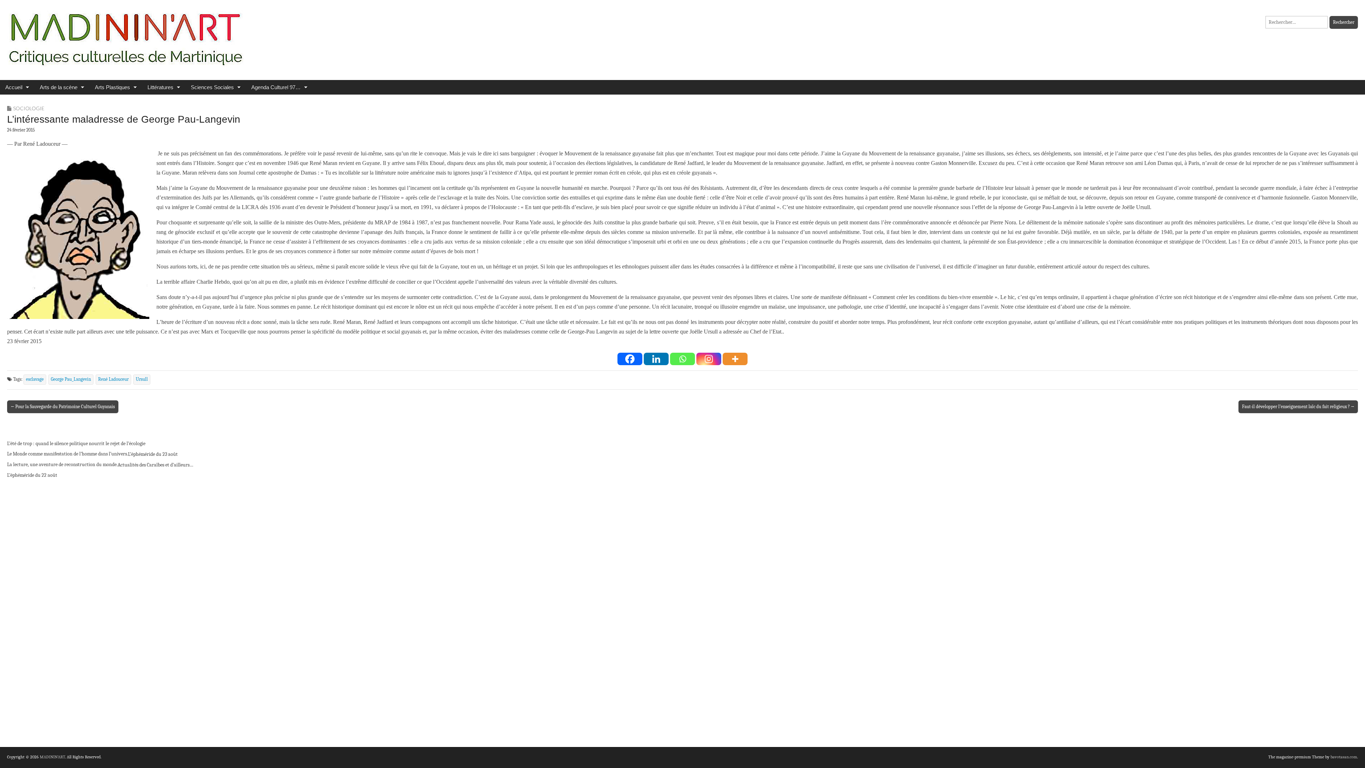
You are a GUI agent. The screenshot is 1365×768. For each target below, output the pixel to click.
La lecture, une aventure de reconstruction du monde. (62, 465)
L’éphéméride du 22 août (32, 475)
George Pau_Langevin (71, 379)
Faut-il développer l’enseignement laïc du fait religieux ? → (1298, 406)
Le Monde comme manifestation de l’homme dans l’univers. (67, 454)
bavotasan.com (1344, 756)
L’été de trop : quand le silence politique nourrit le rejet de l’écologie (76, 444)
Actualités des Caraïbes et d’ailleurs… (155, 465)
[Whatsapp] (682, 359)
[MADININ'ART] (125, 34)
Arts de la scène (58, 87)
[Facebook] (629, 359)
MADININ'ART (52, 756)
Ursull (142, 379)
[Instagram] (708, 359)
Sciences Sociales (212, 87)
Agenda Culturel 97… (276, 87)
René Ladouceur (113, 379)
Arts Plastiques (112, 87)
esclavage (35, 379)
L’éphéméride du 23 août (153, 454)
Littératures (160, 87)
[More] (735, 359)
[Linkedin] (656, 359)
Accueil (13, 87)
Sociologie (28, 108)
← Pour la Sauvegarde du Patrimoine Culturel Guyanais (63, 406)
